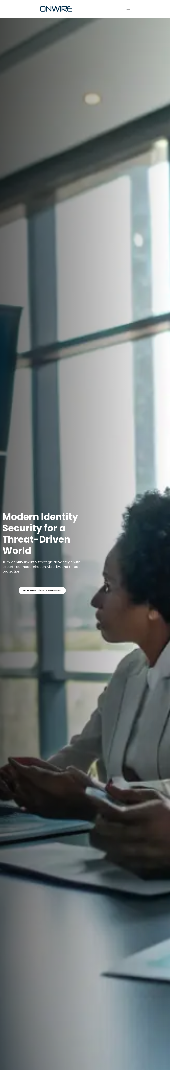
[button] (128, 9)
